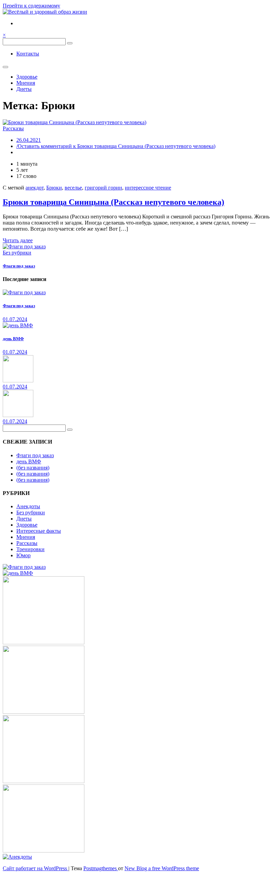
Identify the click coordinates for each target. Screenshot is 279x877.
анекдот (35, 188)
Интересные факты (38, 531)
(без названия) (32, 467)
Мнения (25, 83)
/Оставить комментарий (115, 146)
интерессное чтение (148, 188)
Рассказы (13, 128)
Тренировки (30, 549)
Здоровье (26, 77)
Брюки (54, 188)
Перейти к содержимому (31, 6)
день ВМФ (13, 338)
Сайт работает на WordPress (35, 868)
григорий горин (103, 188)
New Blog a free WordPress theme (162, 868)
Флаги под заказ (19, 265)
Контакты (27, 53)
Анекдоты (28, 506)
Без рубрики (17, 252)
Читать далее (18, 240)
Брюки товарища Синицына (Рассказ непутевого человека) (113, 202)
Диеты (24, 89)
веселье (73, 188)
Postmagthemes (100, 868)
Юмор (23, 555)
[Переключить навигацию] (5, 67)
